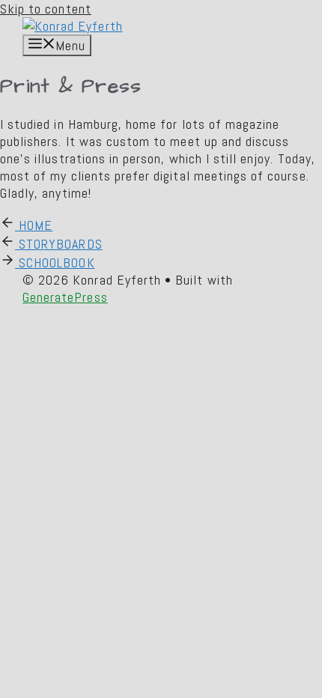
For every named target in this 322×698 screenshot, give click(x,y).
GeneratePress (65, 297)
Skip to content (45, 8)
